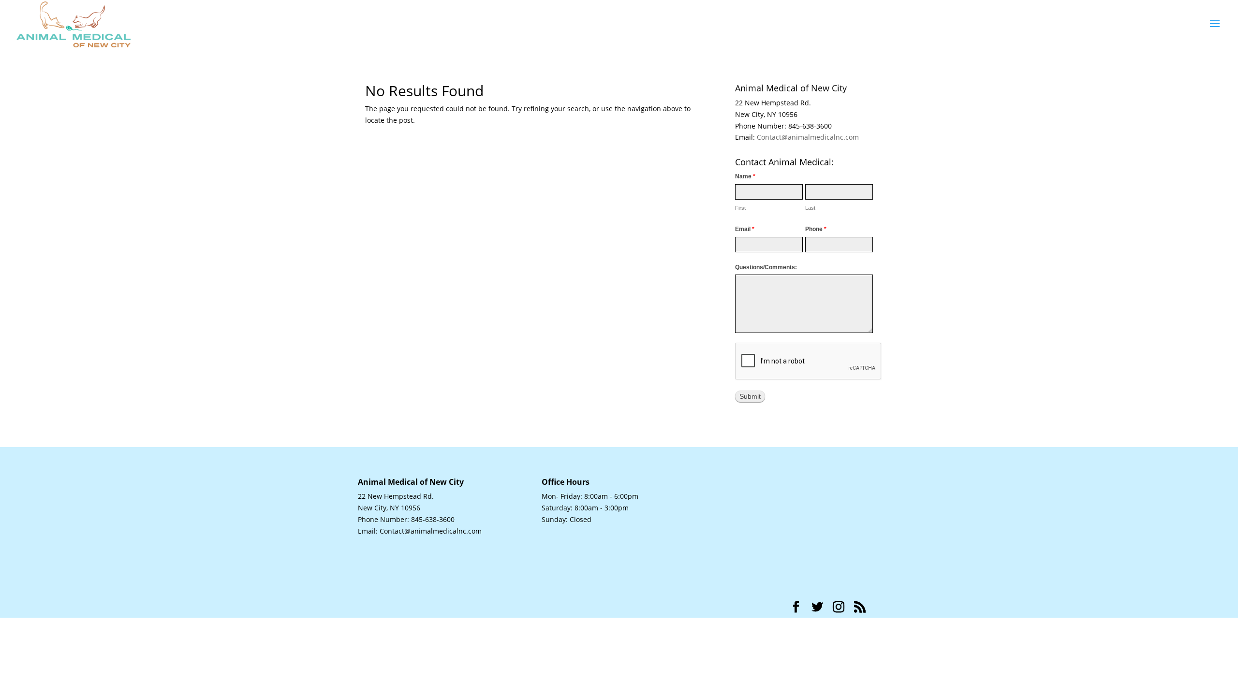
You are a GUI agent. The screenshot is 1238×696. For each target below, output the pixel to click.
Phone (815, 229)
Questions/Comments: (766, 267)
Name (745, 176)
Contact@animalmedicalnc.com (808, 137)
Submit (750, 396)
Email (744, 229)
